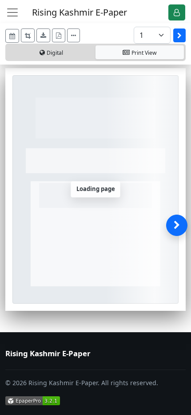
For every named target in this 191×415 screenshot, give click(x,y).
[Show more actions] (73, 35)
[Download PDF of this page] (58, 35)
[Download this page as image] (43, 35)
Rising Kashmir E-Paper (79, 12)
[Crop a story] (28, 35)
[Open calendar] (12, 36)
